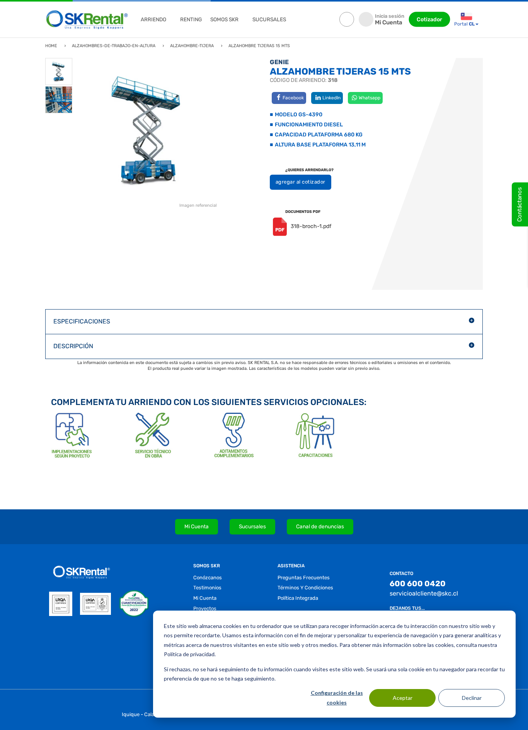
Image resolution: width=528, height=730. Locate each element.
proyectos (204, 608)
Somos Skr (224, 19)
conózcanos (207, 577)
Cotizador (429, 19)
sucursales (269, 19)
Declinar (472, 697)
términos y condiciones (305, 587)
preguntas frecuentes (304, 577)
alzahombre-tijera (192, 45)
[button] (263, 321)
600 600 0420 (418, 583)
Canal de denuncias (320, 526)
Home (51, 45)
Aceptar (402, 697)
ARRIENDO (153, 19)
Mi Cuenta (196, 526)
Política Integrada (298, 598)
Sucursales (252, 526)
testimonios (207, 587)
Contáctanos (519, 204)
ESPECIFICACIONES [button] (81, 321)
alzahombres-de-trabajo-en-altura (113, 45)
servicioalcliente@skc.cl (424, 593)
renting (191, 19)
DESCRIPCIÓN (73, 346)
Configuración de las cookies (337, 697)
